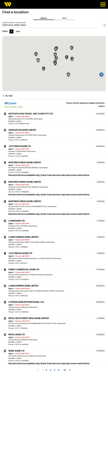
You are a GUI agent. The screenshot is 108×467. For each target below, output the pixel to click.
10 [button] (65, 370)
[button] (69, 370)
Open (18, 31)
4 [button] (54, 370)
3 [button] (50, 370)
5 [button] (58, 370)
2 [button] (46, 370)
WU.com (10, 103)
